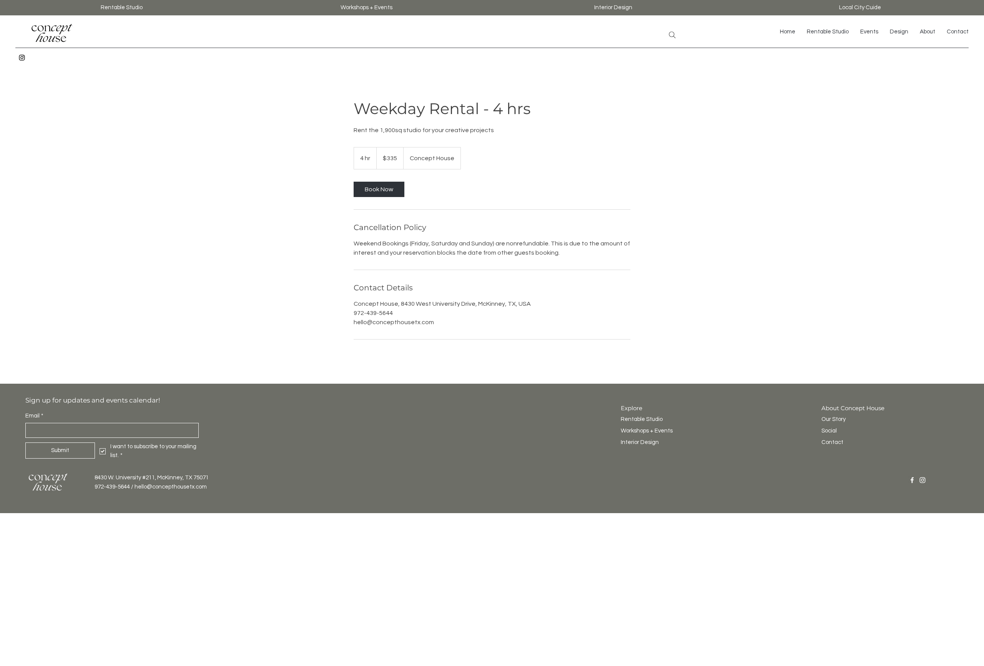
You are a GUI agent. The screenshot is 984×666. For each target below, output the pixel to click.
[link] (379, 189)
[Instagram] (22, 57)
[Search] (672, 35)
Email (34, 416)
